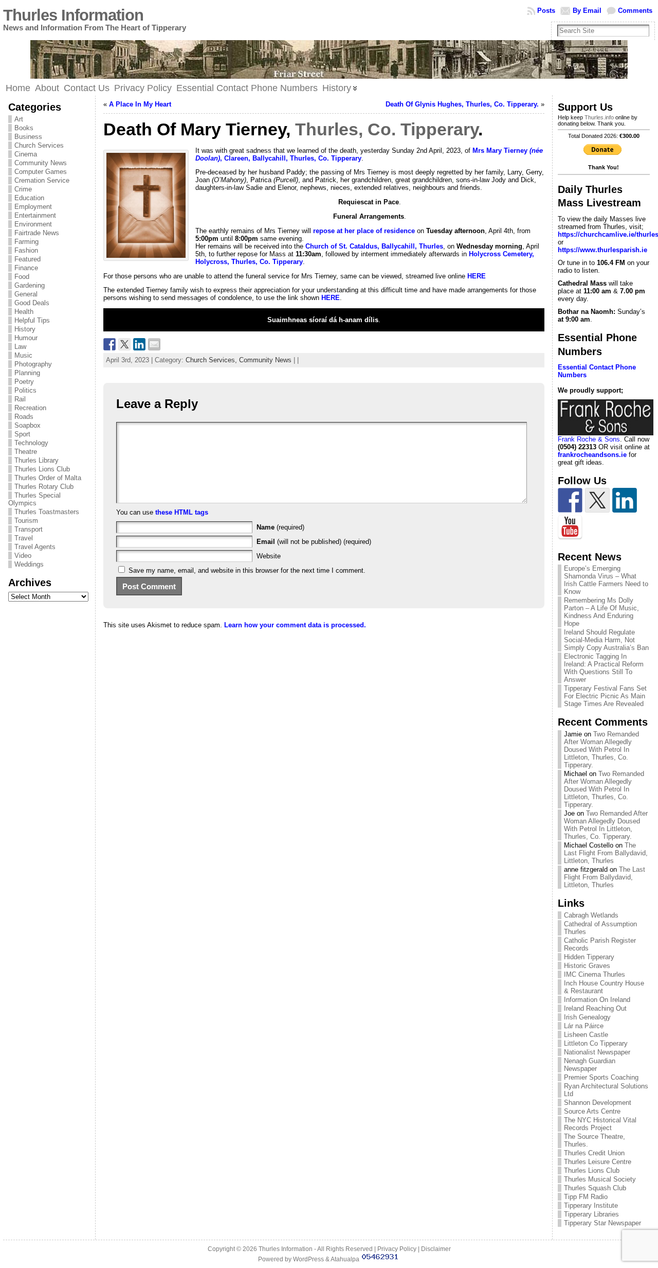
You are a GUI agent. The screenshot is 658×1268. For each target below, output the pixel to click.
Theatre (25, 451)
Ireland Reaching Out (595, 1008)
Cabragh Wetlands (591, 915)
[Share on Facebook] (109, 344)
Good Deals (31, 303)
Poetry (24, 381)
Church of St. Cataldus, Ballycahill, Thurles (374, 246)
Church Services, (212, 360)
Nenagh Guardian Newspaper (589, 1064)
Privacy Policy (396, 1249)
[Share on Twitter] (124, 344)
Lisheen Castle (586, 1034)
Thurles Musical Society (600, 1179)
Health (23, 311)
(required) (280, 527)
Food (21, 276)
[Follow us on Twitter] (597, 500)
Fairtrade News (36, 233)
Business (28, 136)
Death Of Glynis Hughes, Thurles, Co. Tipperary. (462, 104)
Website (269, 556)
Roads (23, 416)
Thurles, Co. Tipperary (386, 129)
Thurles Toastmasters (46, 512)
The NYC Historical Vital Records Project (600, 1124)
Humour (26, 338)
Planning (27, 373)
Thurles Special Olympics (34, 499)
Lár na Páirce (584, 1026)
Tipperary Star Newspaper (602, 1223)
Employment (33, 206)
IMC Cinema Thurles (594, 974)
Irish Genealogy (587, 1017)
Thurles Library (36, 460)
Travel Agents (35, 547)
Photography (33, 364)
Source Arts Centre (592, 1111)
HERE (476, 276)
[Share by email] (154, 344)
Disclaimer (436, 1249)
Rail (20, 399)
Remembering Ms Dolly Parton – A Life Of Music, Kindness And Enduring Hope (601, 611)
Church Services (39, 145)
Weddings (29, 564)
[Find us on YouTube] (570, 527)
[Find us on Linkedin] (624, 500)
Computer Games (40, 171)
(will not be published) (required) (314, 541)
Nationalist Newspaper (597, 1052)
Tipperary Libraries (591, 1214)
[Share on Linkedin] (139, 344)
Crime (23, 189)
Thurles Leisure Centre (597, 1162)
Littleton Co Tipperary (596, 1043)
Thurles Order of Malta (47, 478)
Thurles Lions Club (42, 469)
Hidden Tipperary (589, 957)
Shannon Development (597, 1102)
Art (18, 119)
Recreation (30, 408)
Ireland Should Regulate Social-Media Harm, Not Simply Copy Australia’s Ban (606, 639)
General (26, 294)
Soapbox (27, 425)
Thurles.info (599, 117)
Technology (31, 443)
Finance (26, 268)
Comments (635, 10)
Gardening (29, 285)
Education (29, 198)
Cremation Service (41, 180)
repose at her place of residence (364, 231)
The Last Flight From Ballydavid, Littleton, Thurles (606, 853)
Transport (28, 529)
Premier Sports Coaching (601, 1077)
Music (23, 355)
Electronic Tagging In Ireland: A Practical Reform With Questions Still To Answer (604, 668)
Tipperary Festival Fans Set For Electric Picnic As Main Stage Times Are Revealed (605, 696)
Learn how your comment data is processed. (295, 625)
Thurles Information (73, 15)
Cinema (25, 154)
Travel (23, 538)
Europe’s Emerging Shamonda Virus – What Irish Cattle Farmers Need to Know (606, 580)
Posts (546, 10)
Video (22, 555)
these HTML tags (181, 512)
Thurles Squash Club (595, 1188)
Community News (40, 163)
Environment (33, 224)
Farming (26, 241)
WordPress (308, 1259)
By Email (587, 10)
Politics (25, 390)
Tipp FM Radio (586, 1197)
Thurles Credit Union (594, 1153)
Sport (22, 434)
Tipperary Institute (591, 1205)
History (24, 329)
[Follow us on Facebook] (570, 500)
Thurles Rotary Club (44, 486)
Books (23, 128)
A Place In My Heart (140, 104)
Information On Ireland (597, 999)
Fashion (26, 250)
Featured (27, 259)
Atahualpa (345, 1259)
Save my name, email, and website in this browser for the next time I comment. (247, 570)
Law (20, 346)
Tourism (26, 520)
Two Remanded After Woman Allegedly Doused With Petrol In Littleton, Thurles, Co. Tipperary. (601, 749)
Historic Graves (587, 966)
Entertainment (35, 215)
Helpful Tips (32, 320)
